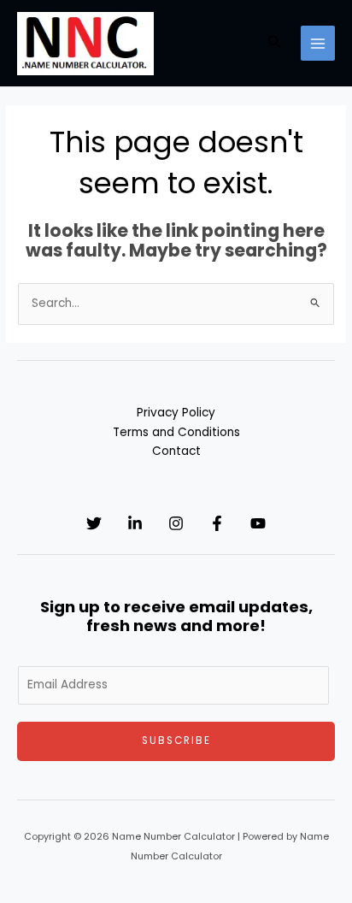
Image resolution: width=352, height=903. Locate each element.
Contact (176, 451)
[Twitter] (94, 523)
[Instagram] (176, 523)
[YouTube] (258, 523)
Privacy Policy (176, 412)
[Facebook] (217, 523)
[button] (275, 44)
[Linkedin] (135, 523)
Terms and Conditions (176, 432)
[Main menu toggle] (318, 43)
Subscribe (176, 740)
